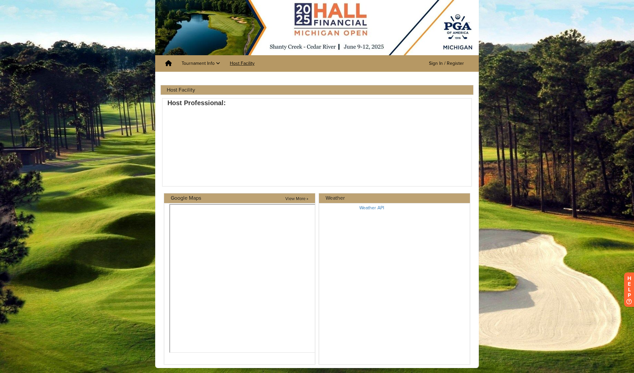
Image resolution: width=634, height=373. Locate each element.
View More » (296, 198)
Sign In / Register (446, 63)
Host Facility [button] (242, 63)
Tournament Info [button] (199, 63)
